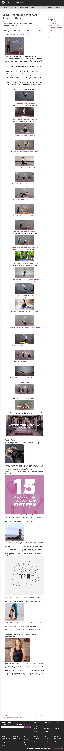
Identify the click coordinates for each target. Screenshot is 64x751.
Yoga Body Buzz (18, 216)
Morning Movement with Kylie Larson (25, 103)
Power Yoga (46, 738)
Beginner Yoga (15, 739)
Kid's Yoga (35, 739)
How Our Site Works (37, 729)
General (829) (51, 23)
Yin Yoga (56, 741)
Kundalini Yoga (36, 741)
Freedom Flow (18, 135)
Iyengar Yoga (36, 736)
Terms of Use (56, 726)
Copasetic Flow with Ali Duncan (25, 295)
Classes (5, 7)
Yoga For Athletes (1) (53, 30)
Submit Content (47, 733)
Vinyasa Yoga (56, 739)
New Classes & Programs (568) (55, 27)
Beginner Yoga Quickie (18, 183)
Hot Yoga (24, 744)
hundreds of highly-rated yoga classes (21, 73)
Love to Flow (18, 231)
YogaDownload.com (22, 34)
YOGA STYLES (5, 736)
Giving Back (46, 731)
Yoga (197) (51, 29)
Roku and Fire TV (37, 728)
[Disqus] (24, 692)
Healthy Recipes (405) (53, 25)
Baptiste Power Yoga (16, 738)
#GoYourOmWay (47, 725)
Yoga (15, 34)
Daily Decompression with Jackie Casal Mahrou (25, 119)
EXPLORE (58, 7)
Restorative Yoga (57, 738)
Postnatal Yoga (57, 736)
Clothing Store (36, 731)
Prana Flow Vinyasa (47, 739)
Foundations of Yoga (18, 263)
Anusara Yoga (4, 745)
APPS (32, 7)
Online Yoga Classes (13, 715)
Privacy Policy (56, 728)
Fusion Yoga (25, 741)
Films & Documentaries (26, 737)
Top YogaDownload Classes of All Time (14, 717)
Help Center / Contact (58, 725)
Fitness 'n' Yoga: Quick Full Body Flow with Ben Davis (25, 279)
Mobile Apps (36, 726)
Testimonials (46, 726)
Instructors (41, 7)
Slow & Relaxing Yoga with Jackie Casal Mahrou (25, 311)
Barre (14, 741)
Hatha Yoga (25, 742)
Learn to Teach (24, 7)
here (32, 413)
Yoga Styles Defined (6, 738)
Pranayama (46, 741)
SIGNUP (27, 727)
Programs (13, 7)
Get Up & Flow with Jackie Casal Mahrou (25, 87)
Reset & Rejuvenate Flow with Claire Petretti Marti (25, 378)
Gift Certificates (36, 725)
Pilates (45, 736)
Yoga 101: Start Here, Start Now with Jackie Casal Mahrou (25, 327)
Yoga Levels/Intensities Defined (5, 741)
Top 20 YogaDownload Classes (24, 715)
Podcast (35, 733)
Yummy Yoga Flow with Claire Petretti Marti (25, 345)
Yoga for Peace (46, 729)
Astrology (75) (51, 21)
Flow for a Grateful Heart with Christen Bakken (25, 199)
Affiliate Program (47, 728)
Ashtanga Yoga (15, 736)
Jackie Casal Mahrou (33, 77)
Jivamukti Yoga (36, 738)
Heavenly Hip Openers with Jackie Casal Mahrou (25, 151)
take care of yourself (9, 61)
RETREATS (50, 7)
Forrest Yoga (25, 739)
